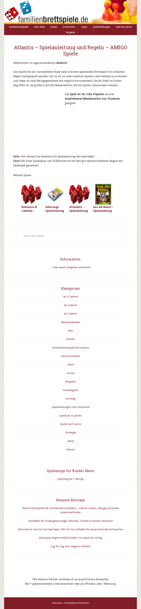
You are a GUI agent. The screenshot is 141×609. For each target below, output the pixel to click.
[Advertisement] (39, 113)
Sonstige (70, 398)
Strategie (70, 432)
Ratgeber (70, 381)
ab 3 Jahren (70, 305)
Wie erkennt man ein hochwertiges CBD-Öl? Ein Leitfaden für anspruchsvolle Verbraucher (70, 529)
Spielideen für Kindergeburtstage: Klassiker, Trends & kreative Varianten (70, 520)
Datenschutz (83, 603)
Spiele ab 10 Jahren (70, 415)
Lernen (70, 373)
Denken (70, 339)
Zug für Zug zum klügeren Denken (70, 546)
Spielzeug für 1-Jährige (70, 478)
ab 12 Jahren (70, 296)
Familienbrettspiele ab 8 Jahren (70, 347)
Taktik (70, 441)
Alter (70, 330)
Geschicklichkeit (70, 356)
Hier (23, 156)
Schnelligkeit (70, 390)
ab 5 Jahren (70, 313)
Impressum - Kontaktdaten (64, 603)
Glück (70, 364)
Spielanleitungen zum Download (70, 407)
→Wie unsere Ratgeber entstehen (70, 267)
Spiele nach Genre (70, 424)
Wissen (70, 449)
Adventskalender (70, 322)
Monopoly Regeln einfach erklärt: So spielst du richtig (70, 537)
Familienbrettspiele (70, 12)
